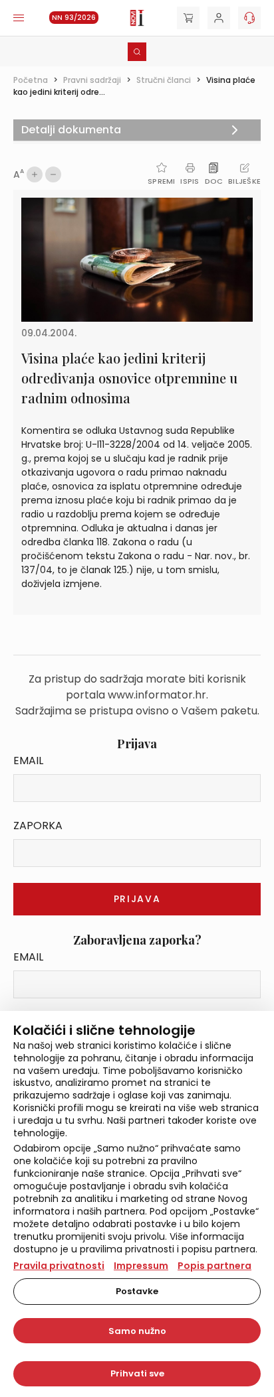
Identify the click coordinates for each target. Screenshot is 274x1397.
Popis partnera (214, 1265)
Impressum (141, 1265)
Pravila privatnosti (58, 1265)
